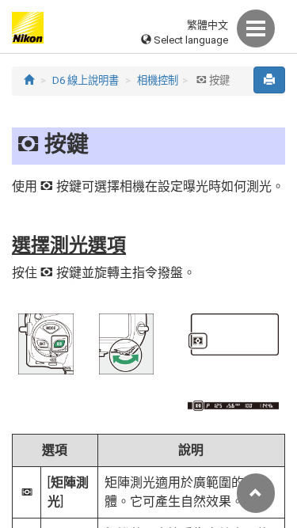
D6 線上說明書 (85, 80)
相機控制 (157, 80)
